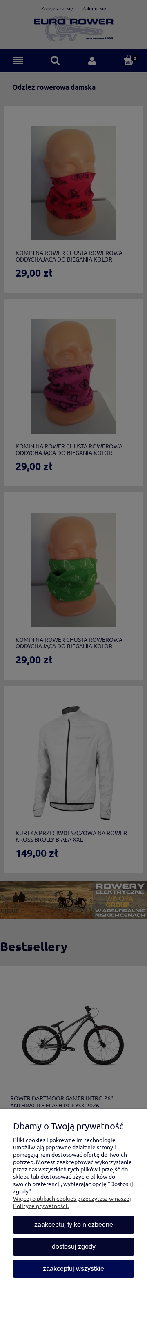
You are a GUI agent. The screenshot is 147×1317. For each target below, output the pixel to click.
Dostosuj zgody (74, 1246)
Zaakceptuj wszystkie (73, 1268)
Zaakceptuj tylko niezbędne (73, 1224)
